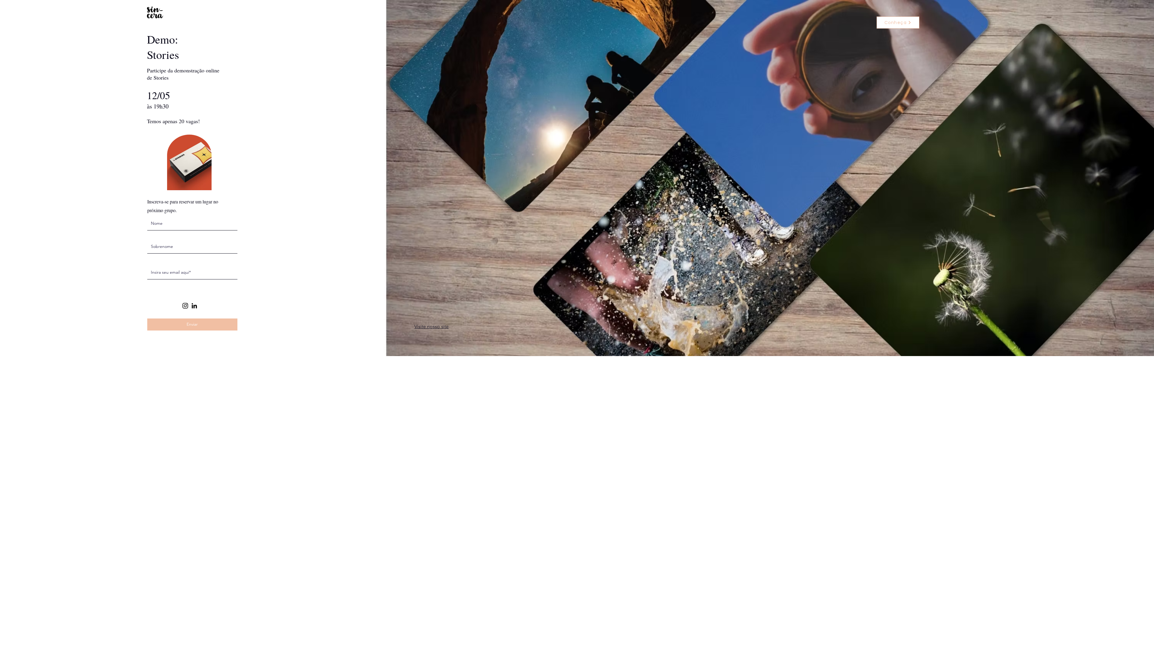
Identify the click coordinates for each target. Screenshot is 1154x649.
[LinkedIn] (194, 305)
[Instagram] (185, 305)
